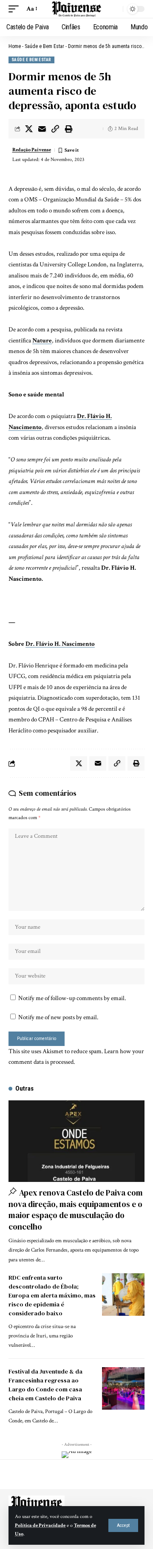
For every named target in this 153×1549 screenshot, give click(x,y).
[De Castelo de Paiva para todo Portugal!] (76, 9)
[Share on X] (29, 129)
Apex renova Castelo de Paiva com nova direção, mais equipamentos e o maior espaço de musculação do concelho (75, 1209)
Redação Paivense (31, 150)
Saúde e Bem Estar (44, 46)
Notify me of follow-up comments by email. (72, 998)
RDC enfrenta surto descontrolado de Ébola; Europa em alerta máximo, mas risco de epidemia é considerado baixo (52, 1295)
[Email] (42, 129)
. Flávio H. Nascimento (64, 644)
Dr (29, 644)
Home (14, 46)
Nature (42, 340)
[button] (123, 1525)
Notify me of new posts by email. (58, 1017)
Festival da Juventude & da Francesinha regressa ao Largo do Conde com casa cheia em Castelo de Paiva (45, 1384)
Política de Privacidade (40, 1525)
